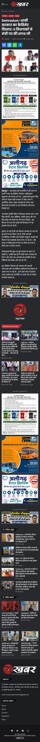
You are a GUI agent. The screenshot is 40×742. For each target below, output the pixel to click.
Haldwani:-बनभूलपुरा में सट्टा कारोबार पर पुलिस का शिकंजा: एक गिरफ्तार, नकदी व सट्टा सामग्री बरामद (10, 648)
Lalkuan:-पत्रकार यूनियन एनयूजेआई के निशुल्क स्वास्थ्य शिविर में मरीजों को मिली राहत (29, 345)
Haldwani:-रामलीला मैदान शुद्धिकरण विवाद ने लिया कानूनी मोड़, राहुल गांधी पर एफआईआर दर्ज (26, 538)
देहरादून (17, 16)
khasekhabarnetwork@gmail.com (17, 695)
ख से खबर (22, 734)
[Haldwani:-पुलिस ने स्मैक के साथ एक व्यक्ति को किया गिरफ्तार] (29, 606)
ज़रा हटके (11, 16)
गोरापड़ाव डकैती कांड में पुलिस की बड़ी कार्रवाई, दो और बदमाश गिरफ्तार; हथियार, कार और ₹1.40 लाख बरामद (27, 585)
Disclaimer (5, 716)
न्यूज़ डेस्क (7, 39)
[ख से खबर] (20, 4)
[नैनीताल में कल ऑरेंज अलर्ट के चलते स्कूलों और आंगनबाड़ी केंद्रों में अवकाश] (8, 551)
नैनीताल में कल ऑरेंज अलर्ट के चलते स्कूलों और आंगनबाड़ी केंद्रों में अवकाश (27, 550)
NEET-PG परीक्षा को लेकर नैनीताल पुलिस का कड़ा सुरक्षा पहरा (26, 560)
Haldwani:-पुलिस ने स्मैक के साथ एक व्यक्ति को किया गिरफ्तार (29, 615)
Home (5, 11)
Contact (4, 713)
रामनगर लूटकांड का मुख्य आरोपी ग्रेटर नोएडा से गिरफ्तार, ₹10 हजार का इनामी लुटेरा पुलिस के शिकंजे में (10, 377)
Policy (4, 719)
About (4, 709)
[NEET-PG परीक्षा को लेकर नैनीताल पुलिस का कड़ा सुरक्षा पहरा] (8, 561)
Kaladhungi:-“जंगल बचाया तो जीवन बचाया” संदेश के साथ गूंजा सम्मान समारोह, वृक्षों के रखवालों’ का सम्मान (29, 648)
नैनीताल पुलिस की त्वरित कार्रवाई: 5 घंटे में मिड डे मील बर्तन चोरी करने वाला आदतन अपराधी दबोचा (29, 377)
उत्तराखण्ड (11, 11)
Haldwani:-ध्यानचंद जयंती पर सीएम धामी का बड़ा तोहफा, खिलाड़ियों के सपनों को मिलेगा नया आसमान (27, 572)
